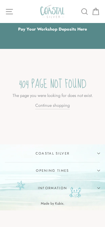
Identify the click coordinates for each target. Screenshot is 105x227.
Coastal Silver (52, 153)
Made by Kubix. (52, 203)
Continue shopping (52, 105)
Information (52, 188)
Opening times (52, 170)
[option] (52, 29)
